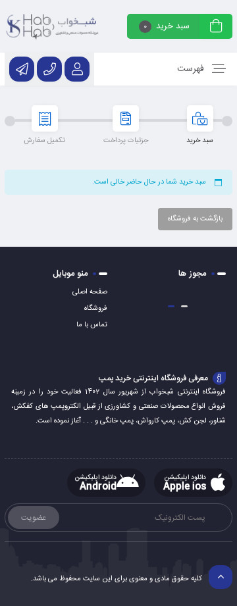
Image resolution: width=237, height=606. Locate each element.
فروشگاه (95, 309)
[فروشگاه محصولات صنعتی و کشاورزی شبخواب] (53, 26)
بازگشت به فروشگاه (195, 219)
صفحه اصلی (89, 292)
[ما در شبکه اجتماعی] (21, 69)
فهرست (192, 69)
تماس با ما (91, 325)
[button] (184, 306)
